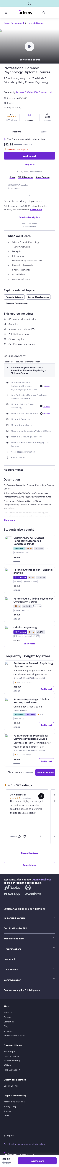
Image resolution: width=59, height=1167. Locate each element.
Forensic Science (36, 23)
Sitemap (7, 1111)
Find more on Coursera (14, 1035)
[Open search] (44, 12)
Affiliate (7, 1065)
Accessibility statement (14, 1101)
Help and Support (12, 1069)
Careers (7, 1017)
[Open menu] (6, 12)
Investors (8, 1031)
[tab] (17, 131)
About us (8, 1012)
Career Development (14, 23)
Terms (6, 1115)
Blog (6, 1026)
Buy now (29, 164)
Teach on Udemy (11, 1056)
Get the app (9, 1051)
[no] (24, 836)
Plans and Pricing (12, 1060)
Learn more (36, 209)
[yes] (19, 836)
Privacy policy (10, 1106)
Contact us (9, 1021)
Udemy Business (41, 879)
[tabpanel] (29, 181)
